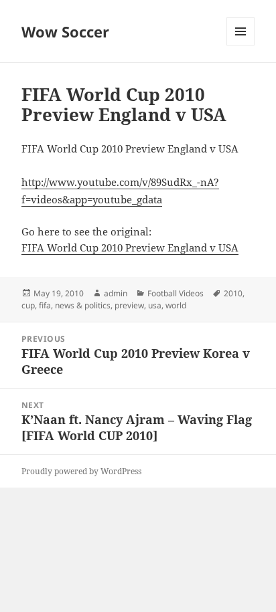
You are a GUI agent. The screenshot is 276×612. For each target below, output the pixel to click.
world (175, 305)
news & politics (83, 305)
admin (115, 293)
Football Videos (175, 293)
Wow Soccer (65, 31)
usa (154, 305)
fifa (45, 305)
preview (129, 305)
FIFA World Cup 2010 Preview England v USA (129, 247)
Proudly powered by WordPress (81, 471)
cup (28, 305)
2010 (233, 293)
